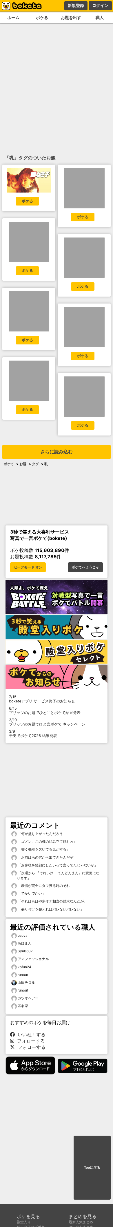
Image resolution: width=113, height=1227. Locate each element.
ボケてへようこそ (85, 567)
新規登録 (76, 5)
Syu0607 (25, 951)
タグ (35, 464)
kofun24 (24, 967)
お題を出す (71, 17)
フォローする (29, 1041)
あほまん (25, 943)
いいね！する (30, 1034)
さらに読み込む (56, 451)
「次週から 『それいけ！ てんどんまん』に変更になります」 (58, 875)
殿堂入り (24, 1222)
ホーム (13, 17)
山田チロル (26, 982)
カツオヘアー (28, 998)
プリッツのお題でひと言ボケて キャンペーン (47, 722)
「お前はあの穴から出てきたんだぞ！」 (48, 857)
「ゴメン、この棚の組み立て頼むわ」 (47, 841)
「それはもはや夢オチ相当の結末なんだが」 (52, 901)
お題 (22, 464)
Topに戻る (92, 1168)
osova (23, 935)
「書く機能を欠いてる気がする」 (43, 849)
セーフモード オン (28, 567)
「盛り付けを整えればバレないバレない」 (50, 909)
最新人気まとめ (81, 1222)
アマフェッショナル (33, 959)
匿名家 (23, 1006)
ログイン (100, 5)
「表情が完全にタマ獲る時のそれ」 (45, 885)
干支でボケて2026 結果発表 (33, 733)
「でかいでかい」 (31, 893)
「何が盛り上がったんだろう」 (41, 834)
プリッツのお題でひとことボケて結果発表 (45, 710)
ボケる (42, 17)
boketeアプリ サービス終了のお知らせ (42, 699)
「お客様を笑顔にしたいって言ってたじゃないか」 (57, 865)
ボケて (8, 464)
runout (23, 974)
